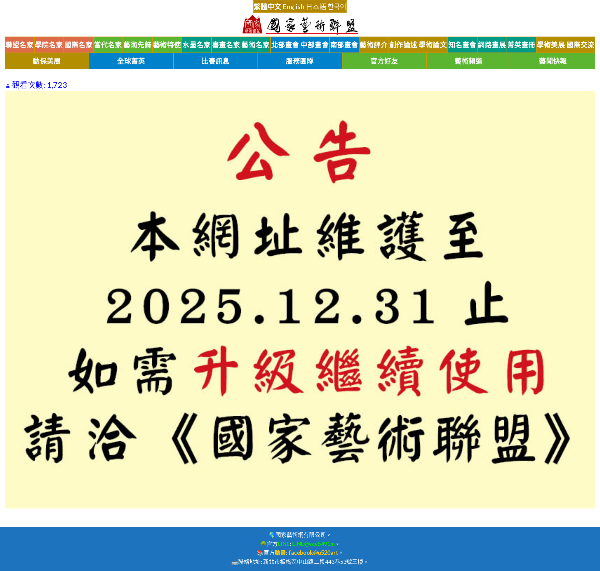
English (293, 6)
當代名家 (108, 45)
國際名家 (78, 45)
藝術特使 (167, 45)
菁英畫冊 (522, 45)
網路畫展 (492, 45)
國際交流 (581, 45)
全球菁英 (131, 61)
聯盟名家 (19, 45)
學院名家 (49, 45)
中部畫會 (315, 45)
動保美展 (47, 61)
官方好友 (384, 61)
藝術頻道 (469, 61)
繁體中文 (267, 6)
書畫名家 (226, 45)
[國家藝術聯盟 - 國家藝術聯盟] (300, 24)
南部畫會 (344, 45)
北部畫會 (285, 45)
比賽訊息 (216, 61)
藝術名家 (256, 45)
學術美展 (551, 45)
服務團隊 (300, 61)
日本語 (316, 6)
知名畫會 (462, 45)
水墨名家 (196, 45)
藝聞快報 (553, 61)
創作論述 (403, 45)
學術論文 (433, 45)
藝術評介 (374, 45)
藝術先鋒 (137, 45)
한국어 (337, 6)
